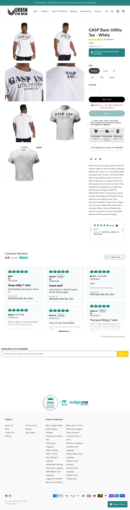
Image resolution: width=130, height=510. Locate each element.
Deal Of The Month (59, 11)
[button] (96, 39)
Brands (98, 11)
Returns (29, 429)
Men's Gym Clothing (54, 482)
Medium (94, 71)
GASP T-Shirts (52, 454)
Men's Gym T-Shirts (74, 425)
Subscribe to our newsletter (14, 349)
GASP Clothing (52, 450)
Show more (64, 331)
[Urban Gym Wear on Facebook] (6, 496)
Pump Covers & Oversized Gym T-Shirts (73, 436)
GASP (91, 43)
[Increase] (99, 90)
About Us (9, 425)
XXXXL (112, 77)
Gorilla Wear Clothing (54, 464)
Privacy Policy (31, 425)
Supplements (85, 11)
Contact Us (9, 432)
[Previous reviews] (91, 229)
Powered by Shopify (11, 503)
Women (44, 11)
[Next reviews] (122, 229)
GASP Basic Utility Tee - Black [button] (20, 298)
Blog (7, 429)
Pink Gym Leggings (74, 443)
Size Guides (30, 432)
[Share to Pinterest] (91, 159)
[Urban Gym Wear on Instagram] (10, 496)
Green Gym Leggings (54, 468)
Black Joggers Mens (54, 425)
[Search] (112, 11)
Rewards (73, 11)
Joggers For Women (54, 479)
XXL (92, 77)
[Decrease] (91, 90)
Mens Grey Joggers (74, 429)
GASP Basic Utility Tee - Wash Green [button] (102, 294)
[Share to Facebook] (100, 159)
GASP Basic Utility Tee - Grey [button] (61, 298)
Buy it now (107, 99)
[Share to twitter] (95, 159)
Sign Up (123, 354)
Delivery (8, 436)
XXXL (102, 77)
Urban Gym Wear (22, 501)
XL (114, 71)
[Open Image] (24, 41)
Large (105, 71)
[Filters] (106, 257)
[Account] (118, 11)
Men (35, 11)
